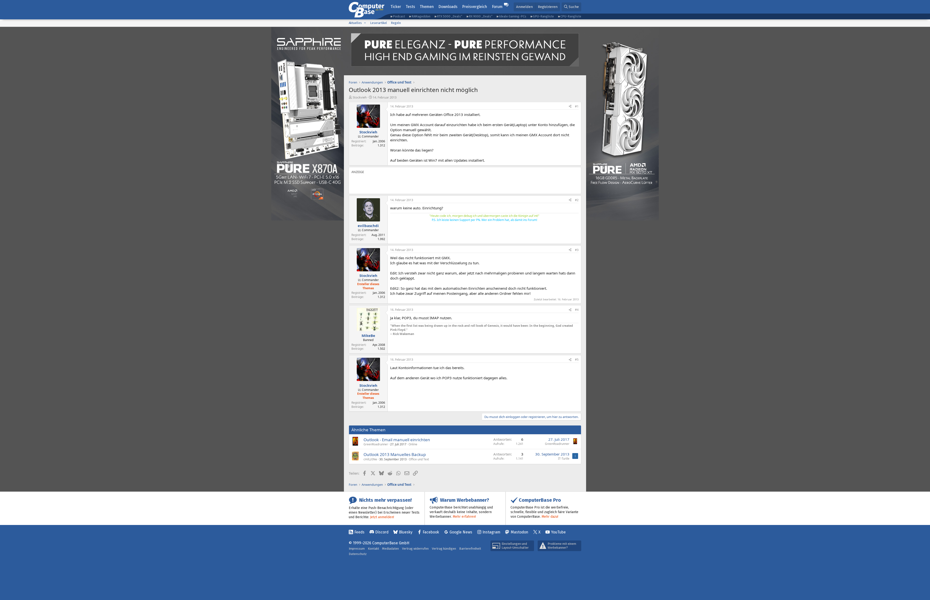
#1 (577, 106)
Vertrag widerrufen (415, 548)
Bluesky (405, 532)
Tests (410, 6)
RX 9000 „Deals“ (480, 16)
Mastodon (519, 532)
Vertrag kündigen (444, 548)
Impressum (357, 548)
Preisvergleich (474, 6)
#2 (577, 200)
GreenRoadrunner (376, 444)
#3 (577, 250)
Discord (381, 532)
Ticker (395, 6)
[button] (365, 23)
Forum (497, 6)
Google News (461, 532)
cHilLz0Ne (370, 459)
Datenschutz (358, 554)
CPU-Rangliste (570, 16)
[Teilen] (570, 106)
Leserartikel (378, 23)
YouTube (558, 532)
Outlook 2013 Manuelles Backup (395, 454)
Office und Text (419, 459)
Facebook (431, 532)
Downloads (447, 6)
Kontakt (373, 548)
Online (413, 444)
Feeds (359, 532)
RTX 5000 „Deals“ (449, 16)
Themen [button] (427, 6)
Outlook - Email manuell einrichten (397, 439)
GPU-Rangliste (543, 16)
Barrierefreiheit (470, 548)
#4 (577, 310)
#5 (577, 359)
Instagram (491, 532)
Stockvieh (360, 97)
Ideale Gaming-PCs (512, 16)
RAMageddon (420, 16)
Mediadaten (390, 548)
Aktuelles (355, 23)
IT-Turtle (563, 458)
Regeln (396, 23)
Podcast (399, 16)
